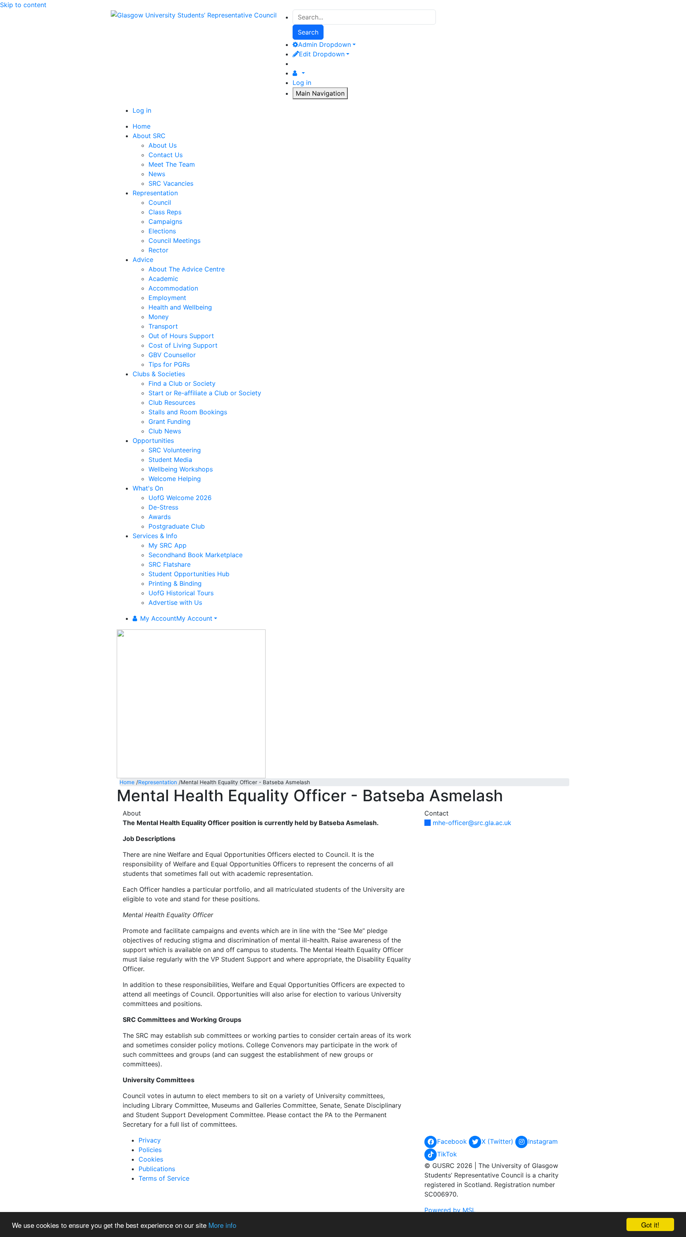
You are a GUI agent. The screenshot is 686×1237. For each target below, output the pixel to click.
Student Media (170, 460)
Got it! (650, 1224)
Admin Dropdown (324, 44)
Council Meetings (174, 240)
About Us (162, 145)
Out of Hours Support (181, 336)
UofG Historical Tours (181, 593)
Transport (163, 326)
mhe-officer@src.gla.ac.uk (472, 823)
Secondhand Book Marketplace (195, 555)
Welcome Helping (174, 479)
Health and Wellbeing (180, 307)
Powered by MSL (450, 1210)
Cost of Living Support (183, 345)
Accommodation (173, 288)
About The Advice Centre (186, 269)
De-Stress (163, 507)
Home (127, 782)
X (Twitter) (498, 1141)
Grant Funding (169, 421)
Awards (159, 517)
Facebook (453, 1141)
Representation (157, 782)
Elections (162, 231)
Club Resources (171, 402)
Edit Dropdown (322, 54)
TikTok (447, 1154)
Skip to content (23, 5)
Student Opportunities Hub (188, 574)
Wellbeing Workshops (180, 469)
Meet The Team (171, 164)
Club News (164, 431)
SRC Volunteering (174, 450)
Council (159, 202)
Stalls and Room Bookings (187, 412)
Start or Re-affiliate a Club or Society (204, 393)
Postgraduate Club (176, 526)
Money (158, 317)
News (156, 174)
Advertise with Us (175, 602)
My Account (176, 618)
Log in (302, 83)
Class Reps (164, 212)
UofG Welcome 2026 (180, 498)
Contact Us (165, 155)
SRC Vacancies (170, 183)
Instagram (543, 1141)
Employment (167, 298)
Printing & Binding (175, 583)
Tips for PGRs (169, 364)
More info (222, 1225)
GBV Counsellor (172, 355)
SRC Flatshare (169, 564)
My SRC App (167, 545)
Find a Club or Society (182, 383)
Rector (158, 250)
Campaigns (165, 221)
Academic (163, 279)
